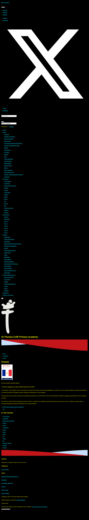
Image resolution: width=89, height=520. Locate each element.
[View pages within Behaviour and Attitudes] (16, 246)
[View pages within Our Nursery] (10, 150)
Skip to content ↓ (5, 2)
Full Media (4, 480)
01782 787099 (5, 469)
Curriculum (5, 356)
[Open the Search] (1, 119)
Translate (11, 126)
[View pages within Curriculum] (8, 179)
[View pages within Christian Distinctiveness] (15, 275)
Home (4, 353)
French (4, 358)
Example (5, 10)
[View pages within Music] (7, 199)
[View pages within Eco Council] (10, 141)
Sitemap (3, 486)
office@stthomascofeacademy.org (9, 476)
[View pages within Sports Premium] (12, 170)
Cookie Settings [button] (5, 493)
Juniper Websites (21, 500)
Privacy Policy (4, 490)
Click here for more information (39, 506)
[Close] (1, 511)
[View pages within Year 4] (7, 228)
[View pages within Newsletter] (9, 257)
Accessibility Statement (7, 483)
